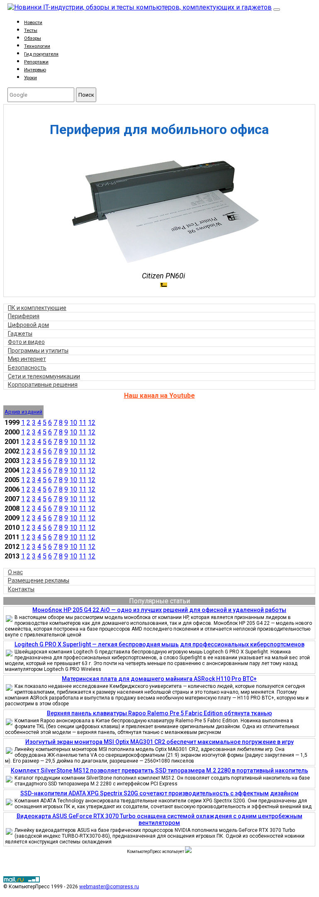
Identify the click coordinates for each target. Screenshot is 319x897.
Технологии (37, 46)
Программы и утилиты (38, 350)
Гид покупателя (41, 54)
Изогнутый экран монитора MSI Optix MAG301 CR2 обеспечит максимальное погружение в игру (159, 742)
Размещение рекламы (38, 580)
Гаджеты (20, 333)
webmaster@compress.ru (109, 887)
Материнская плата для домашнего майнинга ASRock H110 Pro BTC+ (159, 678)
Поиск (86, 95)
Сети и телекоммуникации (44, 376)
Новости (33, 22)
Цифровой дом (28, 325)
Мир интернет (27, 359)
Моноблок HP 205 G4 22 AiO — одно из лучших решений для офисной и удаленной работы (159, 610)
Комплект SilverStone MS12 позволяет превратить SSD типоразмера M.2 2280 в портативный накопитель (159, 770)
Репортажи (36, 62)
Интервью (35, 70)
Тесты (30, 30)
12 (91, 423)
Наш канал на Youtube (159, 396)
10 (73, 423)
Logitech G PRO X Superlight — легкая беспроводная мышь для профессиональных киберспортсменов (159, 644)
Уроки (30, 77)
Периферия (23, 316)
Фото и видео (26, 342)
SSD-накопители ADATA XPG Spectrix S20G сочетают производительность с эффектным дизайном (159, 793)
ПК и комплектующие (37, 308)
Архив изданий (23, 412)
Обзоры (32, 38)
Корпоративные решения (43, 384)
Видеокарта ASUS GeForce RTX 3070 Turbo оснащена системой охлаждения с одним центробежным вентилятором (159, 819)
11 (82, 423)
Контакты (21, 589)
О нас (15, 572)
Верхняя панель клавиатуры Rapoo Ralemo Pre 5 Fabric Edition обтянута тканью (159, 713)
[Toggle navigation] (276, 9)
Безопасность (27, 367)
